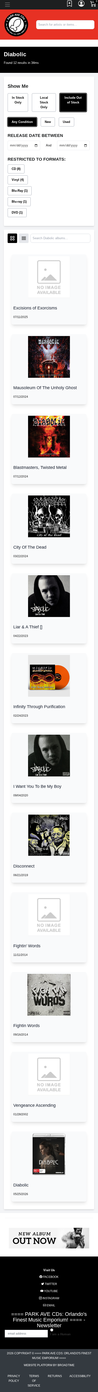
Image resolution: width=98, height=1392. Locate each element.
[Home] (16, 24)
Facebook (50, 1277)
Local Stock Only (44, 102)
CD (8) (16, 169)
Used (66, 122)
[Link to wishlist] (69, 5)
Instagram (50, 1298)
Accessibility (80, 1376)
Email (50, 1305)
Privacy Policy (14, 1378)
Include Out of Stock (73, 100)
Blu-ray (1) (19, 201)
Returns (55, 1376)
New (48, 122)
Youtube (50, 1291)
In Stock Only (18, 100)
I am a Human (60, 1334)
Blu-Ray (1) (20, 190)
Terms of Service (34, 1380)
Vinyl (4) (18, 180)
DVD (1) (17, 212)
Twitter (50, 1284)
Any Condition (22, 122)
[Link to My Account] (81, 5)
